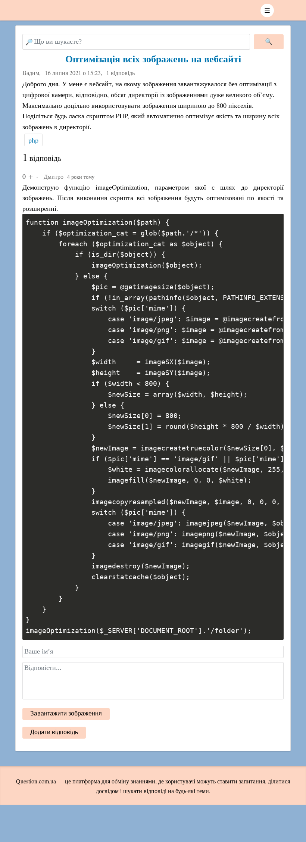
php (33, 139)
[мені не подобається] (37, 176)
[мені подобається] (30, 176)
